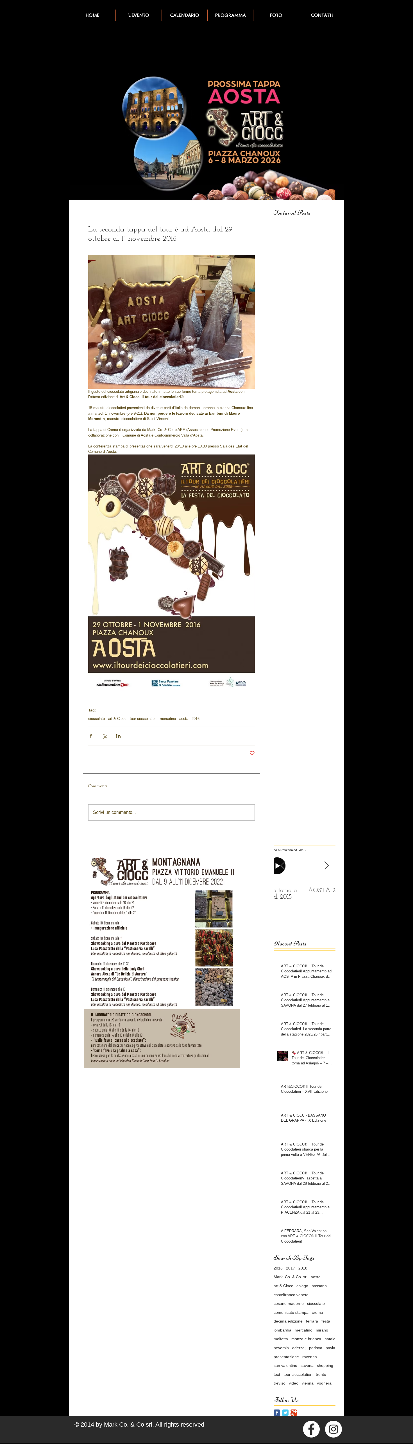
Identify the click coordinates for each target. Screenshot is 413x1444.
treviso (279, 1383)
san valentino (285, 1365)
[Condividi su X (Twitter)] (104, 736)
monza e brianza (306, 1339)
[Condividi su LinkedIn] (118, 736)
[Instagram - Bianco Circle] (333, 1429)
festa (325, 1321)
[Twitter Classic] (285, 1412)
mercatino (168, 719)
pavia (330, 1348)
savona (307, 1365)
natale (329, 1339)
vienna (308, 1383)
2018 (302, 1268)
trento (321, 1374)
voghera (324, 1383)
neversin (281, 1348)
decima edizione (288, 1321)
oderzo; (299, 1348)
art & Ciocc (117, 719)
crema (317, 1312)
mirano (322, 1330)
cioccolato (96, 719)
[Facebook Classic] (277, 1412)
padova (315, 1348)
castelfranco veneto (291, 1295)
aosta (183, 719)
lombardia (282, 1330)
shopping (325, 1365)
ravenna (309, 1357)
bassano (319, 1286)
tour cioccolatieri (143, 719)
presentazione (286, 1357)
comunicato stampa (291, 1312)
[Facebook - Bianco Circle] (311, 1429)
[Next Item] (326, 865)
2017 (290, 1268)
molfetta (281, 1339)
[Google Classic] (294, 1412)
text (277, 1374)
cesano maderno (289, 1303)
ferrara (312, 1321)
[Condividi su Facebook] (91, 736)
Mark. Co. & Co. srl (290, 1277)
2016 (195, 719)
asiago (302, 1286)
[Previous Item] (282, 865)
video (293, 1383)
